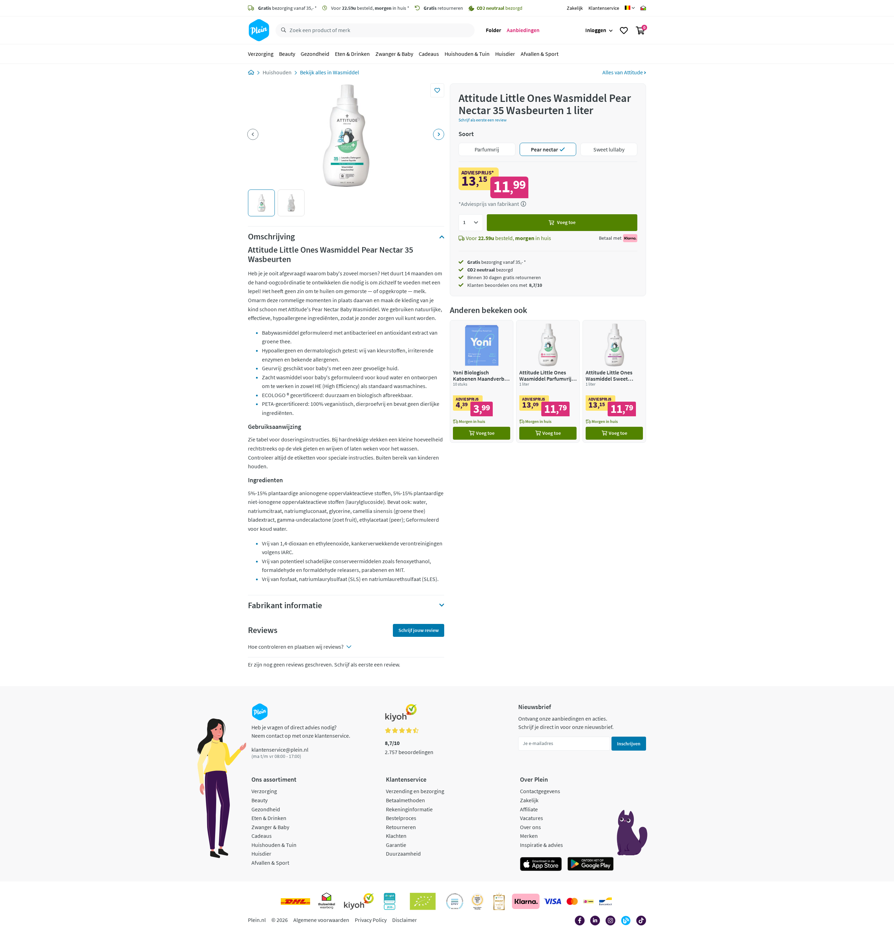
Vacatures (531, 817)
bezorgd (490, 270)
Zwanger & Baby (394, 53)
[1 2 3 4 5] (471, 222)
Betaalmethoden (405, 800)
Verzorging (260, 53)
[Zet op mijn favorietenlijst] (437, 90)
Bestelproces (401, 817)
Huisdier (505, 53)
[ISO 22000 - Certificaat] (454, 901)
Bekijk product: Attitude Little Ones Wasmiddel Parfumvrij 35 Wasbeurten (547, 381)
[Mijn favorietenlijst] (624, 30)
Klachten (396, 835)
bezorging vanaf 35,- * (287, 8)
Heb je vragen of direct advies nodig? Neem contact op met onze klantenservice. (300, 731)
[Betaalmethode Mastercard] (572, 901)
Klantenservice (603, 8)
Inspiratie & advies (541, 844)
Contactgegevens (540, 791)
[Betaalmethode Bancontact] (605, 901)
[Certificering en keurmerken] (422, 901)
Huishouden (277, 72)
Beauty (287, 53)
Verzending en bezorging (415, 791)
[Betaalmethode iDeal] (588, 901)
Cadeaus (429, 53)
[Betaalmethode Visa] (552, 901)
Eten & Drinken (352, 53)
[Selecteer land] (630, 8)
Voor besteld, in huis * (369, 8)
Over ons (530, 827)
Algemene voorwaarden (321, 919)
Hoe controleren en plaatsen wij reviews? (296, 646)
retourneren (443, 8)
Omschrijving (271, 236)
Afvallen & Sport (539, 53)
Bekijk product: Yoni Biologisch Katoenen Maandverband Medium (481, 381)
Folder (493, 30)
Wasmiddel (346, 72)
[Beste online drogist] (477, 901)
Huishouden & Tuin (467, 53)
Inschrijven (628, 743)
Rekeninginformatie (409, 809)
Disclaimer (404, 919)
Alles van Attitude (623, 72)
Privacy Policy (371, 919)
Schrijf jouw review (418, 630)
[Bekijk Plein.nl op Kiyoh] (359, 901)
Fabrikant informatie (285, 605)
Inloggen (595, 30)
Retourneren (401, 827)
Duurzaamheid (403, 853)
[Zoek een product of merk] (282, 30)
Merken (529, 835)
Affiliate (529, 809)
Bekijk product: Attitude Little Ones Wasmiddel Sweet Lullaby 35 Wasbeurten (614, 381)
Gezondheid (315, 53)
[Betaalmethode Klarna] (526, 901)
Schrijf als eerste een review (483, 119)
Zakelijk (575, 8)
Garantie (396, 844)
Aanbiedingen (523, 30)
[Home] (251, 72)
